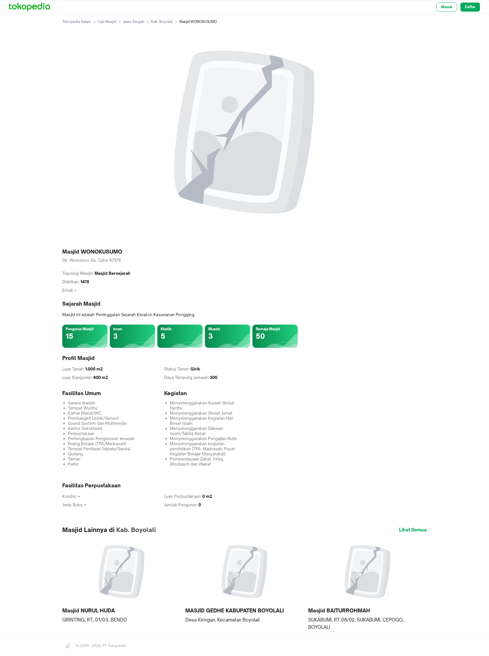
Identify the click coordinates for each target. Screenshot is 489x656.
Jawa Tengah (133, 22)
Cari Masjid (107, 22)
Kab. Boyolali (162, 22)
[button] (121, 580)
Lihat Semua (413, 530)
